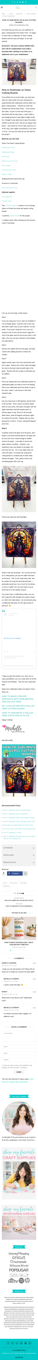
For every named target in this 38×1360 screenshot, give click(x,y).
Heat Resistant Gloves (9, 188)
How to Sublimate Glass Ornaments (15, 814)
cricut (5, 882)
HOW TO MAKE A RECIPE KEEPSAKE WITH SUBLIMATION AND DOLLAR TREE (17, 699)
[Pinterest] (20, 2)
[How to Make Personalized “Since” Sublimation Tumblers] (19, 928)
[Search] (36, 7)
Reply (34, 963)
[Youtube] (22, 2)
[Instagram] (17, 2)
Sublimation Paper (8, 152)
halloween (23, 882)
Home (3, 13)
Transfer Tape (6, 201)
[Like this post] (15, 893)
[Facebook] (8, 1343)
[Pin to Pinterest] (21, 893)
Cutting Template (11, 205)
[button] (3, 933)
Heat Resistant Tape (9, 170)
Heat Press (6, 156)
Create (11, 13)
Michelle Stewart (11, 979)
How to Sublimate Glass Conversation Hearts (19, 818)
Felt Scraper (6, 165)
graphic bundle (15, 216)
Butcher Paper (7, 174)
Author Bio (8, 848)
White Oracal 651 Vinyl (10, 161)
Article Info (8, 855)
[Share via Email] (23, 893)
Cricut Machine (7, 197)
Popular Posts (9, 862)
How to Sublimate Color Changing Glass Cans (19, 821)
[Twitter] (14, 2)
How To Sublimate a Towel (12, 832)
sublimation (6, 886)
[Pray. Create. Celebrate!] (19, 1118)
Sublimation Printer (8, 148)
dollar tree (13, 882)
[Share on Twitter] (19, 893)
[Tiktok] (25, 2)
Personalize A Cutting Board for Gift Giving (18, 825)
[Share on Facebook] (17, 893)
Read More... (31, 1140)
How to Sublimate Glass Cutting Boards (17, 810)
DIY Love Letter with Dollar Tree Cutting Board (19, 829)
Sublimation (19, 13)
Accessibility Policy (19, 1350)
